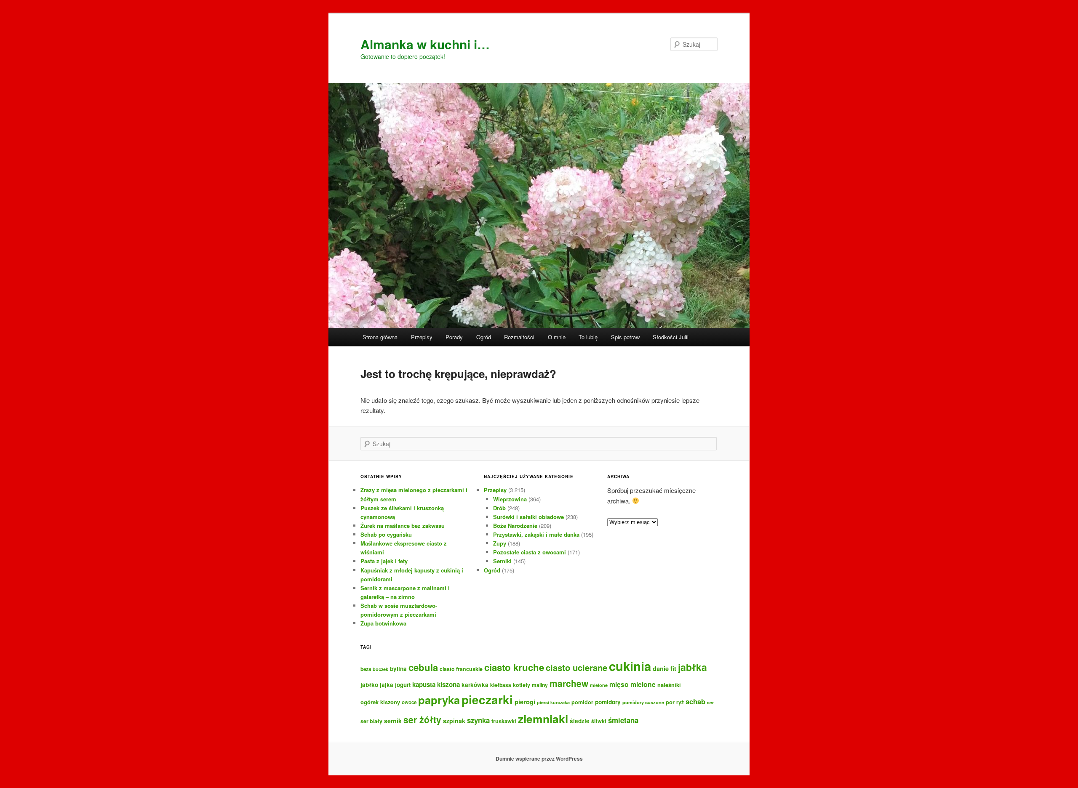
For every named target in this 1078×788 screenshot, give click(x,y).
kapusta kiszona (436, 684)
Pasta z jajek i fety (384, 561)
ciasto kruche (514, 667)
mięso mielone (632, 684)
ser (710, 702)
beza (365, 669)
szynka (478, 720)
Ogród (483, 337)
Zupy (499, 543)
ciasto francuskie (461, 669)
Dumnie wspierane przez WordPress (539, 758)
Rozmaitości (519, 337)
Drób (499, 508)
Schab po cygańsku (386, 534)
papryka (439, 700)
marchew (569, 683)
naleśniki (669, 685)
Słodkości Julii (670, 337)
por (670, 702)
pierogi (525, 701)
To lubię (588, 337)
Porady (454, 337)
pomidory (608, 701)
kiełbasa (500, 685)
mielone (599, 685)
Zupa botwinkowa (383, 623)
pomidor (582, 702)
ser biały (371, 721)
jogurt (403, 685)
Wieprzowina (510, 499)
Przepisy (421, 337)
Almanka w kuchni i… (425, 44)
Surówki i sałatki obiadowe (528, 517)
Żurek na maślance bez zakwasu (402, 526)
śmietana (623, 720)
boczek (380, 669)
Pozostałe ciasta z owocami (529, 552)
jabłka (692, 667)
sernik (393, 720)
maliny (540, 685)
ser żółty (422, 719)
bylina (398, 669)
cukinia (630, 666)
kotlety (521, 685)
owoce (409, 702)
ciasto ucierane (576, 667)
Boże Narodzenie (515, 526)
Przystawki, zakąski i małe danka (536, 534)
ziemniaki (543, 719)
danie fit (664, 668)
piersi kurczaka (553, 702)
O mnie (557, 337)
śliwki (598, 721)
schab (695, 701)
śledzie (580, 721)
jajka (386, 685)
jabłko (369, 684)
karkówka (475, 685)
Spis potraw (625, 337)
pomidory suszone (643, 702)
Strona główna (380, 337)
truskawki (503, 721)
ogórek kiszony (380, 702)
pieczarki (487, 699)
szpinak (454, 720)
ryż (680, 702)
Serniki (502, 561)
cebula (423, 667)
